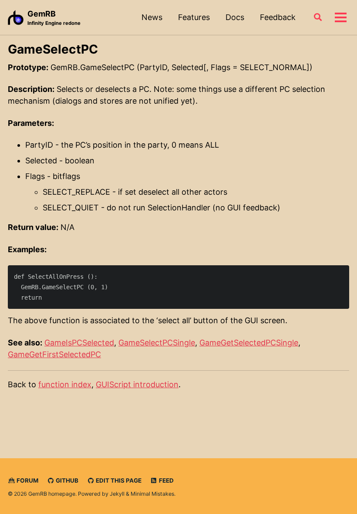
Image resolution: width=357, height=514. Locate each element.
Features (194, 17)
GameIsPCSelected (79, 342)
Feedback (278, 17)
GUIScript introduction (137, 384)
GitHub (66, 480)
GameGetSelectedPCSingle (248, 342)
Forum (26, 480)
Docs (235, 17)
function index (64, 384)
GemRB (54, 17)
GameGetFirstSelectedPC (54, 354)
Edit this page (117, 480)
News (151, 17)
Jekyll (117, 493)
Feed (166, 480)
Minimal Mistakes (152, 493)
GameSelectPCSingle (156, 342)
